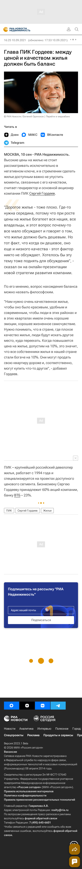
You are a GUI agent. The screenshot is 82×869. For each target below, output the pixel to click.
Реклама (33, 735)
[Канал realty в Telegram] (58, 706)
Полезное (61, 728)
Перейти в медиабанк (58, 116)
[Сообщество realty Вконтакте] (42, 706)
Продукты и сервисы (58, 735)
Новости (9, 728)
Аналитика (26, 728)
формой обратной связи (41, 818)
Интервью (44, 728)
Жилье (47, 510)
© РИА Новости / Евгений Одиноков (24, 116)
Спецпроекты (13, 735)
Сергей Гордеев (42, 193)
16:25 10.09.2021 (15, 40)
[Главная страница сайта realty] (24, 29)
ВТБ (17, 495)
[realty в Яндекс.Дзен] (27, 706)
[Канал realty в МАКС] (11, 706)
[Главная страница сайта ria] (4, 29)
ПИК (9, 510)
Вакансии (10, 751)
